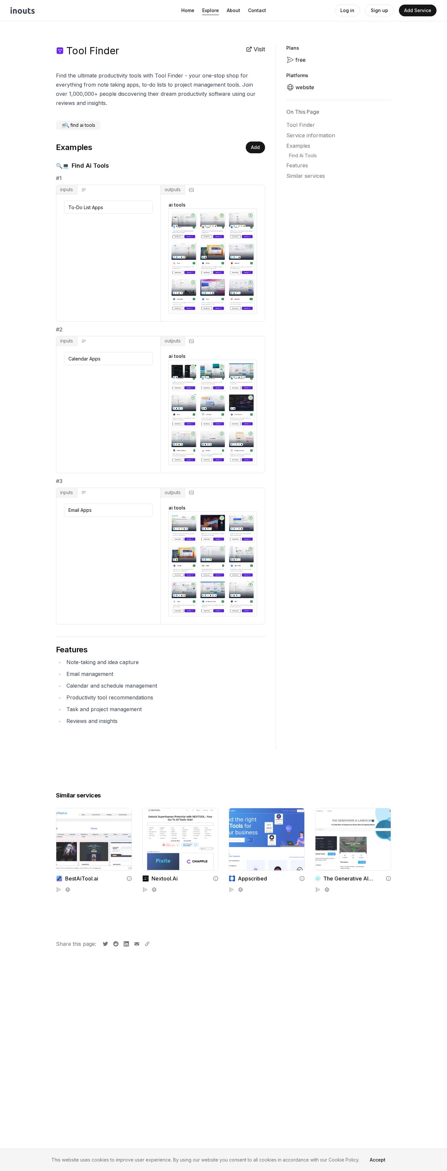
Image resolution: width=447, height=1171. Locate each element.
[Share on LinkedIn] (125, 943)
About (233, 10)
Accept (377, 1160)
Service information (310, 135)
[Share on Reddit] (115, 943)
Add (255, 147)
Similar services (305, 176)
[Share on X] (104, 943)
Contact (257, 10)
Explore (210, 10)
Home (187, 10)
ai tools (177, 205)
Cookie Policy (343, 1160)
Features (297, 165)
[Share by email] (136, 943)
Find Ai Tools (303, 155)
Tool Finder (300, 125)
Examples (298, 145)
